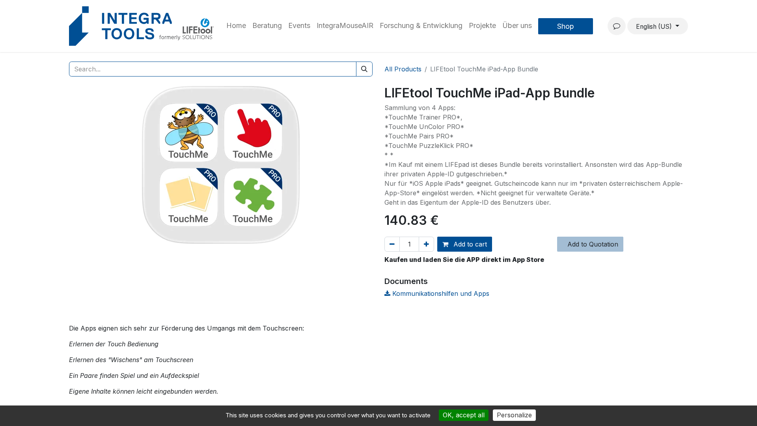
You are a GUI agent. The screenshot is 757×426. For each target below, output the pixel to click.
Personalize (514, 415)
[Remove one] (392, 244)
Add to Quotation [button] (591, 244)
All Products (402, 69)
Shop (565, 26)
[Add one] (426, 244)
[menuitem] (236, 26)
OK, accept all (464, 415)
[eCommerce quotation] (617, 26)
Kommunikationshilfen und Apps (439, 293)
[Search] (364, 69)
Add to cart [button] (469, 244)
